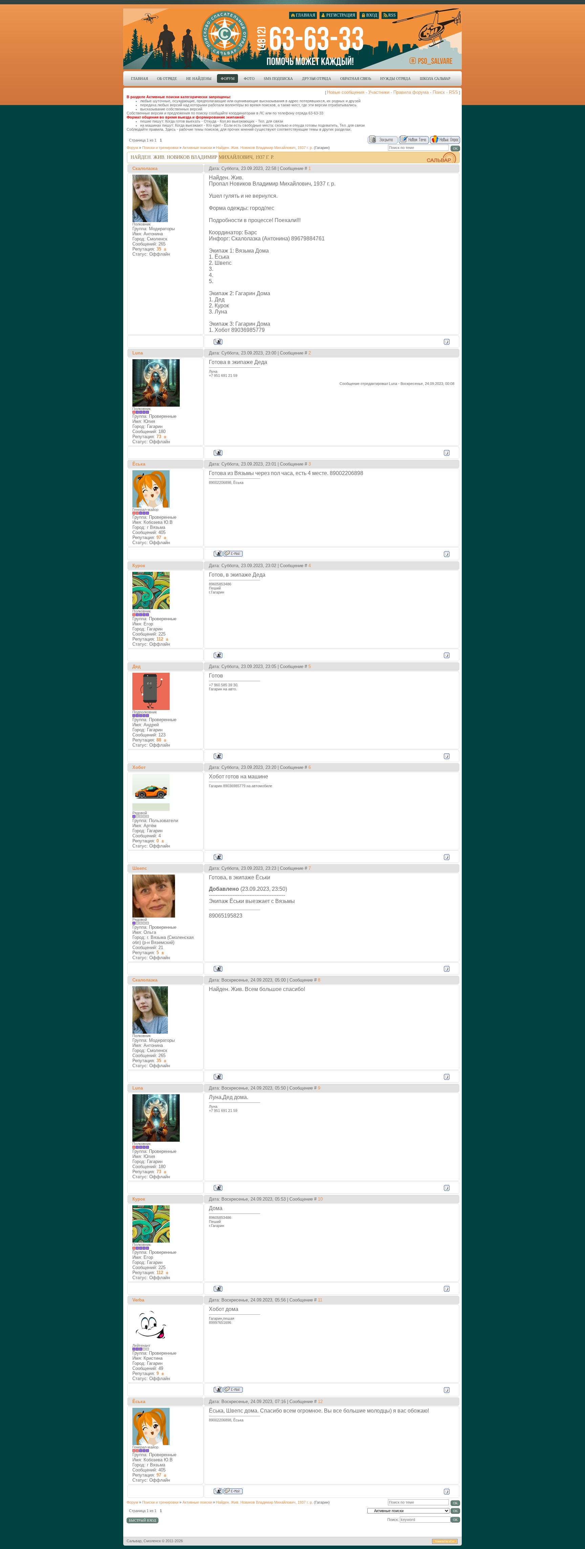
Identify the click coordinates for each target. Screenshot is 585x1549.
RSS (453, 92)
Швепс (139, 868)
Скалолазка (144, 168)
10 (320, 1199)
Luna (137, 353)
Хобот (139, 767)
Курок (138, 565)
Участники (378, 92)
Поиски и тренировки (160, 148)
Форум (132, 148)
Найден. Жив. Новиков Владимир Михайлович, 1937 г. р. (264, 148)
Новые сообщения (345, 92)
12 (320, 1401)
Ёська (138, 464)
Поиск (439, 92)
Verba (138, 1300)
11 (320, 1300)
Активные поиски (197, 148)
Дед (136, 666)
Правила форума (411, 92)
